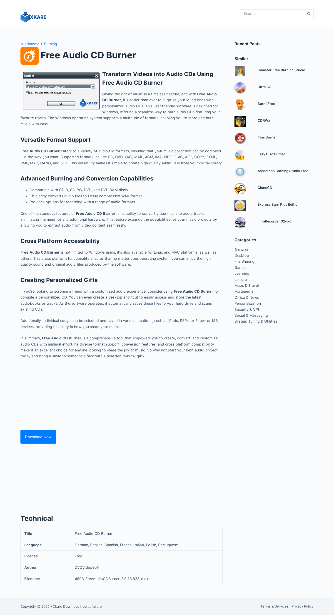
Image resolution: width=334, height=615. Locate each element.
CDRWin (264, 121)
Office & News (246, 297)
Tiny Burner (267, 137)
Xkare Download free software (77, 606)
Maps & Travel (246, 285)
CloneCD (265, 188)
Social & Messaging (251, 315)
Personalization (247, 303)
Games (240, 267)
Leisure (240, 279)
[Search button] (309, 13)
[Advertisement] (121, 391)
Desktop (241, 255)
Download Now (38, 437)
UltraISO (264, 87)
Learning (241, 273)
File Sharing (244, 261)
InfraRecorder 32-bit (274, 221)
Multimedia (29, 44)
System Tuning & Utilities (255, 321)
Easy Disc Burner (271, 154)
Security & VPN (247, 309)
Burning (50, 44)
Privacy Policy (303, 606)
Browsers (242, 249)
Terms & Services (274, 606)
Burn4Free (266, 104)
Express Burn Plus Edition (278, 205)
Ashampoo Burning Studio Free (283, 171)
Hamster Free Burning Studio (281, 70)
